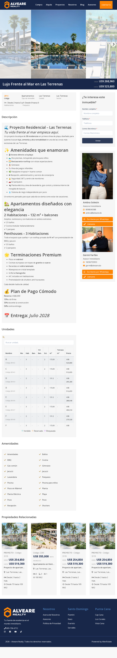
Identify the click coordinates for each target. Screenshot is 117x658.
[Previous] (3, 44)
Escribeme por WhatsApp (98, 219)
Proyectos (60, 4)
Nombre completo (89, 109)
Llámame (91, 224)
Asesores (92, 4)
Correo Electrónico (89, 129)
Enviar (98, 141)
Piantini (71, 615)
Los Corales (100, 619)
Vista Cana (99, 623)
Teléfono (86, 119)
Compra (38, 4)
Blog (82, 4)
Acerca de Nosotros (51, 615)
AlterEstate (107, 641)
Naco (70, 619)
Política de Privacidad (52, 623)
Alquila (49, 4)
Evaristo (71, 623)
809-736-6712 (12, 628)
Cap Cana (99, 615)
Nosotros (72, 4)
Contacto (106, 5)
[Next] (113, 44)
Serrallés (71, 628)
